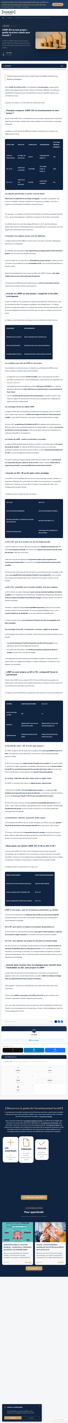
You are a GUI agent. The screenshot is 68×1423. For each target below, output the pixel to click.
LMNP (42, 224)
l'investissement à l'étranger (49, 1123)
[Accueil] (3, 18)
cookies (19, 1411)
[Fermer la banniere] (65, 4)
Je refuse (31, 1418)
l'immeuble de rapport (53, 1125)
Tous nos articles (33, 1268)
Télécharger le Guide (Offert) (35, 1197)
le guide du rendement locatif (33, 1121)
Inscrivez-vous (58, 4)
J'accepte (12, 1418)
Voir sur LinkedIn (35, 1040)
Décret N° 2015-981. (13, 382)
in (58, 1021)
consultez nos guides (45, 1116)
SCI (8, 217)
